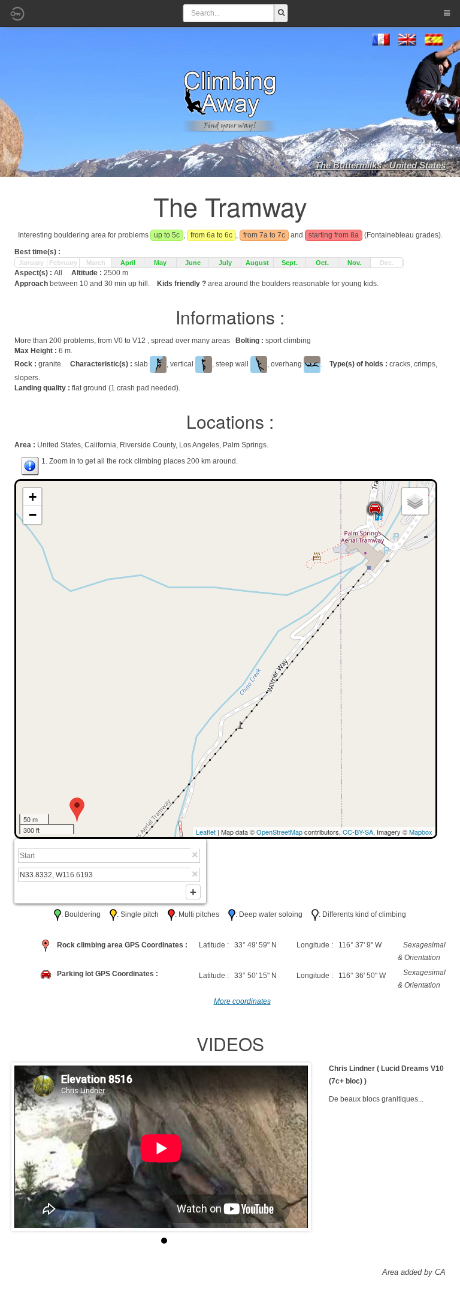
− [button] (33, 514)
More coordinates (242, 1001)
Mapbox (420, 831)
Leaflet (206, 831)
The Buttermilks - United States (380, 165)
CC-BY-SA (358, 831)
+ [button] (33, 496)
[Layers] (415, 501)
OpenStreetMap (279, 831)
